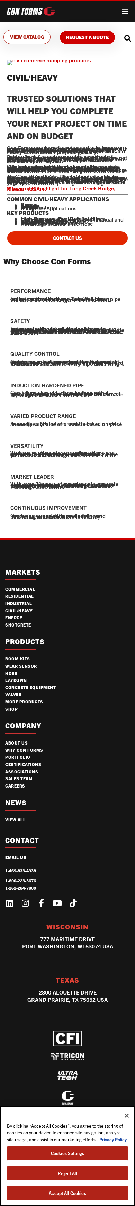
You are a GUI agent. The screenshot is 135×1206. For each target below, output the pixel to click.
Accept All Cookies (67, 1193)
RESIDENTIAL (19, 595)
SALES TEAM (19, 778)
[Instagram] (25, 903)
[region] (67, 1156)
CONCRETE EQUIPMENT (30, 687)
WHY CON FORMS (24, 750)
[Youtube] (57, 903)
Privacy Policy (113, 1139)
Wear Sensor (21, 665)
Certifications (23, 764)
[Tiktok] (73, 903)
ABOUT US (16, 742)
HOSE (11, 673)
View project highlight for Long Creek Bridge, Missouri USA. (61, 188)
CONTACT (22, 840)
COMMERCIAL (20, 589)
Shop (11, 708)
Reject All (67, 1173)
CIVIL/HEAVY (19, 610)
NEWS (16, 803)
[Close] (126, 1115)
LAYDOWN (16, 680)
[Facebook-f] (41, 903)
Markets (22, 572)
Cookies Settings (67, 1153)
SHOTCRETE (18, 624)
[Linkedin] (9, 903)
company (23, 726)
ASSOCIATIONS (21, 771)
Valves (13, 694)
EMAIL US (15, 857)
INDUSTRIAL (18, 603)
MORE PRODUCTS (24, 701)
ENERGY (13, 617)
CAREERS (15, 785)
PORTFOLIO (17, 756)
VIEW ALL (15, 819)
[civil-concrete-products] (49, 60)
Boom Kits (17, 658)
